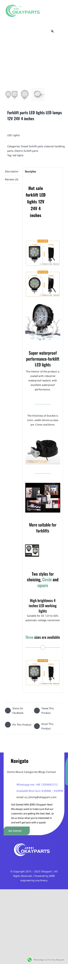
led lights (18, 155)
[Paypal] (44, 860)
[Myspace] (48, 860)
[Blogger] (39, 860)
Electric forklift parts (26, 150)
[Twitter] (24, 860)
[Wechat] (34, 860)
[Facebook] (19, 860)
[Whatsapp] (29, 860)
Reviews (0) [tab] (11, 179)
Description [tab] (11, 171)
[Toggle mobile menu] (61, 12)
